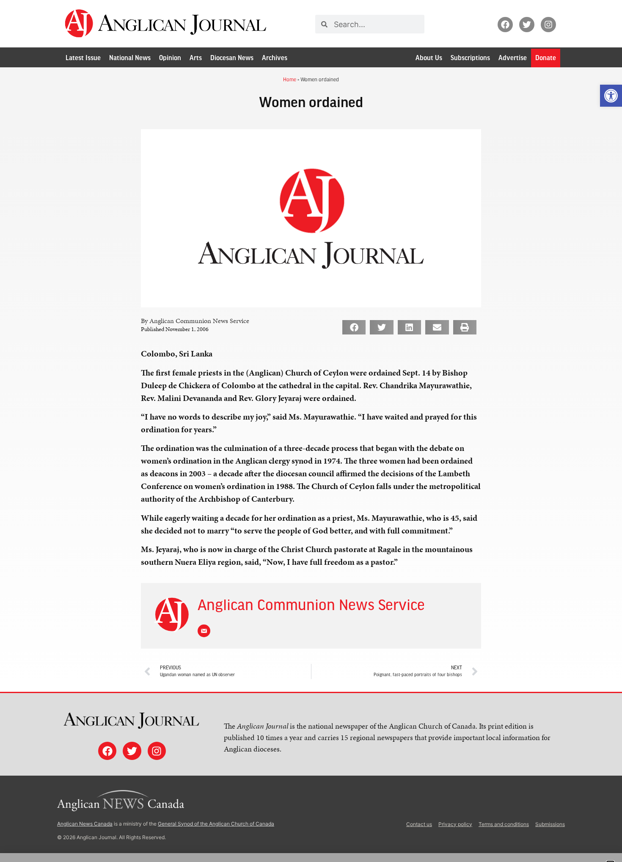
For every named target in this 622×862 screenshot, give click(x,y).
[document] (311, 431)
